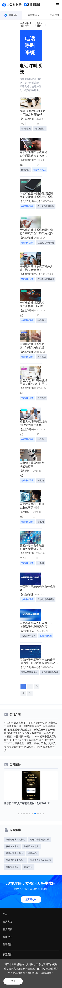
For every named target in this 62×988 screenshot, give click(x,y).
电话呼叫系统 (39, 170)
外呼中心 (32, 853)
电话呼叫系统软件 (50, 672)
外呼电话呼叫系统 (29, 672)
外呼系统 (25, 170)
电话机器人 (40, 128)
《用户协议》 (32, 973)
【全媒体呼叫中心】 (27, 121)
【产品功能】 (27, 237)
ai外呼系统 (26, 128)
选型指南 (32, 15)
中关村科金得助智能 (26, 24)
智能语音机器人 (31, 846)
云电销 (41, 480)
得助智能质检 (12, 867)
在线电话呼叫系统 (46, 206)
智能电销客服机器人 (15, 839)
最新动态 (13, 15)
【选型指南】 (24, 473)
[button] (18, 813)
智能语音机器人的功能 (40, 860)
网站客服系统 (12, 846)
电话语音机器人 (28, 636)
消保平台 (28, 867)
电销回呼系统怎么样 (39, 839)
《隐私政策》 (46, 973)
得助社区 (39, 24)
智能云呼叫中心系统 (15, 860)
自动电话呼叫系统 (46, 599)
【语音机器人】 (28, 631)
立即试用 (31, 899)
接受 (13, 981)
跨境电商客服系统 (14, 853)
